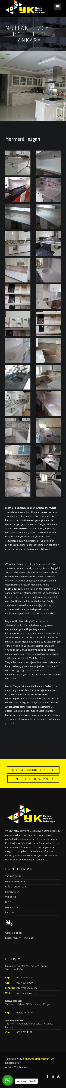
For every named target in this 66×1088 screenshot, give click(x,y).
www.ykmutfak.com (26, 993)
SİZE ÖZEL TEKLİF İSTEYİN (30, 779)
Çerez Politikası (13, 932)
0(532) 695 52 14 (24, 977)
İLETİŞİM (9, 912)
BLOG (8, 902)
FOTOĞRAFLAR (12, 891)
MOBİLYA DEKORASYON (17, 881)
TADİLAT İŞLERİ (13, 876)
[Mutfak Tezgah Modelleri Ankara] (17, 162)
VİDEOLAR (10, 897)
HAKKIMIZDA (11, 907)
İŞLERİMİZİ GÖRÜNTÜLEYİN (30, 770)
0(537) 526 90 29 (24, 982)
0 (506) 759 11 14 (24, 1012)
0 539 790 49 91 (24, 1032)
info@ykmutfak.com (26, 987)
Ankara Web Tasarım (16, 1067)
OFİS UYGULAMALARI (16, 886)
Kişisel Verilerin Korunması (19, 937)
